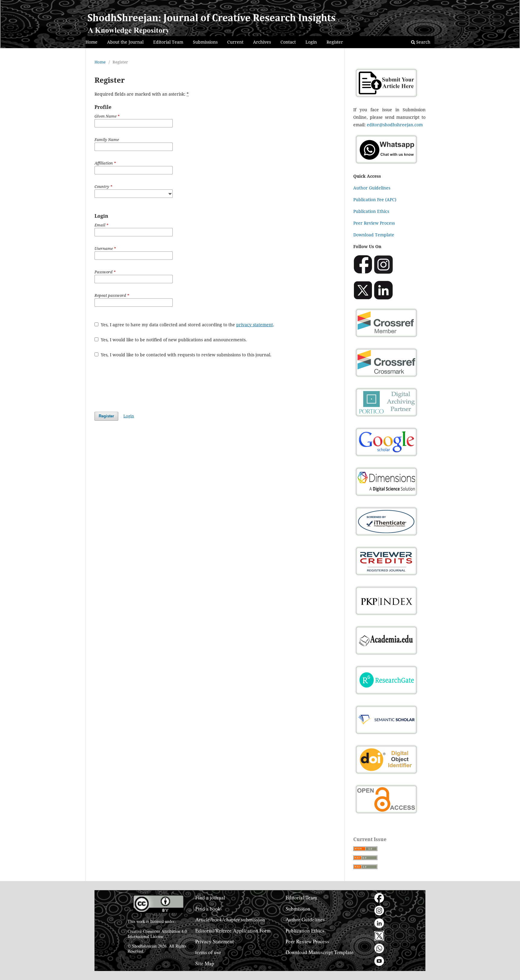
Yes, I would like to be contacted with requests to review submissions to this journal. (185, 355)
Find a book (208, 908)
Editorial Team (168, 42)
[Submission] (386, 98)
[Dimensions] (386, 496)
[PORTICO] (386, 417)
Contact (288, 42)
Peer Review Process (374, 223)
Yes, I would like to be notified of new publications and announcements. (173, 340)
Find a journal (210, 897)
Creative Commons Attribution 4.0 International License (157, 933)
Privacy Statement (214, 941)
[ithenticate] (386, 536)
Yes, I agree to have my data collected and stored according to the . (187, 324)
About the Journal (125, 42)
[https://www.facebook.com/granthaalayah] (379, 898)
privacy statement (254, 324)
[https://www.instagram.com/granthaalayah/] (379, 910)
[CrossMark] (386, 377)
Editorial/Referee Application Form (233, 930)
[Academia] (386, 655)
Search (422, 42)
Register (335, 42)
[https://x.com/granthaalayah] (379, 936)
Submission (298, 908)
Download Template (373, 235)
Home (91, 42)
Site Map (204, 963)
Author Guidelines (371, 188)
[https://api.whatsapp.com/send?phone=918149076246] (379, 948)
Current (235, 42)
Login (311, 42)
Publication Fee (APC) (374, 199)
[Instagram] (383, 272)
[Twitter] (363, 298)
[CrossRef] (386, 338)
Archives (262, 42)
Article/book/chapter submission (230, 919)
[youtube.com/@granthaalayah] (379, 961)
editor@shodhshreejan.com (395, 124)
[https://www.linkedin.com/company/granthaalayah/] (379, 923)
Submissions (205, 42)
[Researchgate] (386, 695)
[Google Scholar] (386, 457)
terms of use (208, 952)
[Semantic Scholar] (386, 735)
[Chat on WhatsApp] (386, 164)
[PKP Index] (386, 616)
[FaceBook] (363, 272)
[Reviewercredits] (386, 576)
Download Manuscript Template (320, 952)
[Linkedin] (383, 298)
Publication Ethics (371, 211)
